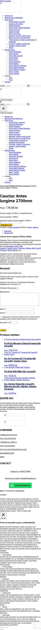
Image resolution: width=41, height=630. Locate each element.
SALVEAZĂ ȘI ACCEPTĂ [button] (9, 625)
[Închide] (3, 109)
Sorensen (21, 248)
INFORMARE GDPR (7, 453)
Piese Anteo (13, 58)
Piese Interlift (14, 74)
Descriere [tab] (7, 231)
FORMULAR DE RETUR (8, 435)
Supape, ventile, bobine (17, 46)
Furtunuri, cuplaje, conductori (19, 44)
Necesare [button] (3, 613)
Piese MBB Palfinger (16, 68)
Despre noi (9, 16)
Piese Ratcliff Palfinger (17, 66)
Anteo (29, 227)
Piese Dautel (13, 54)
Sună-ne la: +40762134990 (20, 471)
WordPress (20, 491)
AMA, (33, 248)
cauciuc (35, 227)
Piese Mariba (13, 64)
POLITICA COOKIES (7, 446)
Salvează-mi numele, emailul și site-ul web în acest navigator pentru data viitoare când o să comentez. (20, 318)
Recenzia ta (5, 292)
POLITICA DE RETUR (8, 439)
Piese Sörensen (14, 62)
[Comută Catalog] (36, 176)
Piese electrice (14, 30)
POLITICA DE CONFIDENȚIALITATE (13, 450)
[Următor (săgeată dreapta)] (3, 629)
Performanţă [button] (4, 565)
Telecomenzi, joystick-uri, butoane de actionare (22, 41)
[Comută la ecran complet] (3, 627)
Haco (11, 80)
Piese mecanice (15, 34)
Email (2, 313)
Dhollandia (10, 246)
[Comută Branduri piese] (36, 150)
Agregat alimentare (16, 24)
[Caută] (28, 86)
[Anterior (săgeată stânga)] (1, 629)
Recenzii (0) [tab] (8, 233)
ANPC (2, 457)
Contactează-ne (22, 485)
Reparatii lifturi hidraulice (14, 18)
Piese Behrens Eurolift (17, 70)
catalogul (11, 407)
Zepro (16, 246)
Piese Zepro (13, 60)
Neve (2, 491)
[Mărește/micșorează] (1, 627)
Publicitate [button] (4, 591)
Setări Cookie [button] (5, 511)
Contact (8, 82)
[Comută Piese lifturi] (36, 120)
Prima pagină (4, 186)
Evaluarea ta (4, 288)
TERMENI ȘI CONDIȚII (8, 442)
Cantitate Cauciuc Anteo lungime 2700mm (15, 221)
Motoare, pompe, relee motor (20, 36)
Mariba (28, 248)
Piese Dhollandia (15, 52)
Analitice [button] (3, 577)
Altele (11, 48)
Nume (2, 309)
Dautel (9, 248)
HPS (10, 78)
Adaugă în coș (6, 225)
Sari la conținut (5, 1)
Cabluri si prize (14, 32)
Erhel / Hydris (14, 72)
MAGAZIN (13, 186)
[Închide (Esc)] (7, 627)
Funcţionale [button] (4, 553)
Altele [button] (2, 605)
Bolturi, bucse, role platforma (19, 38)
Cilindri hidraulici (14, 26)
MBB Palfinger (12, 250)
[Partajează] (5, 627)
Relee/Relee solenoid (17, 22)
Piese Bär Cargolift (16, 56)
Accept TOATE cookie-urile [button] (20, 511)
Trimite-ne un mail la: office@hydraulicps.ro (20, 478)
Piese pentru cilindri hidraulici (19, 28)
